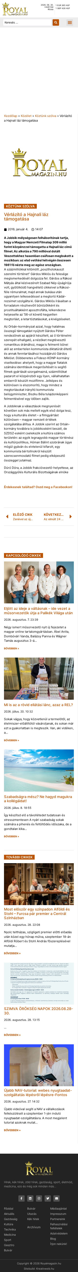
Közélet (26, 116)
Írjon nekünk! (58, 1244)
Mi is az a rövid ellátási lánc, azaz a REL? (38, 705)
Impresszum (58, 1213)
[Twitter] (48, 1198)
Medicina (10, 1234)
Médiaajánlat (58, 1208)
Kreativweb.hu (45, 1268)
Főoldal (8, 1208)
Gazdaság (10, 1219)
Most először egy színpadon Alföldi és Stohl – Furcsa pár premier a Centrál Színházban (37, 913)
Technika (10, 1229)
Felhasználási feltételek (58, 1226)
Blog (53, 1238)
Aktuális (9, 1213)
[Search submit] (56, 22)
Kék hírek (33, 1219)
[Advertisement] (39, 73)
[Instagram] (39, 1198)
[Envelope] (56, 1198)
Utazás (31, 1213)
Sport (7, 1240)
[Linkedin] (30, 1198)
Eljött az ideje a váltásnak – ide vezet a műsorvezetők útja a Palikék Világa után (38, 610)
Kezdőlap (10, 116)
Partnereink (57, 1219)
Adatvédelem (59, 1233)
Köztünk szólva (45, 116)
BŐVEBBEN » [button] (11, 648)
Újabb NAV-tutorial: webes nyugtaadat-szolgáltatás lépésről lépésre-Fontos (38, 1092)
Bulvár (8, 1250)
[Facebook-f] (21, 1198)
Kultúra (8, 1224)
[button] (69, 22)
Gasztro (9, 1245)
